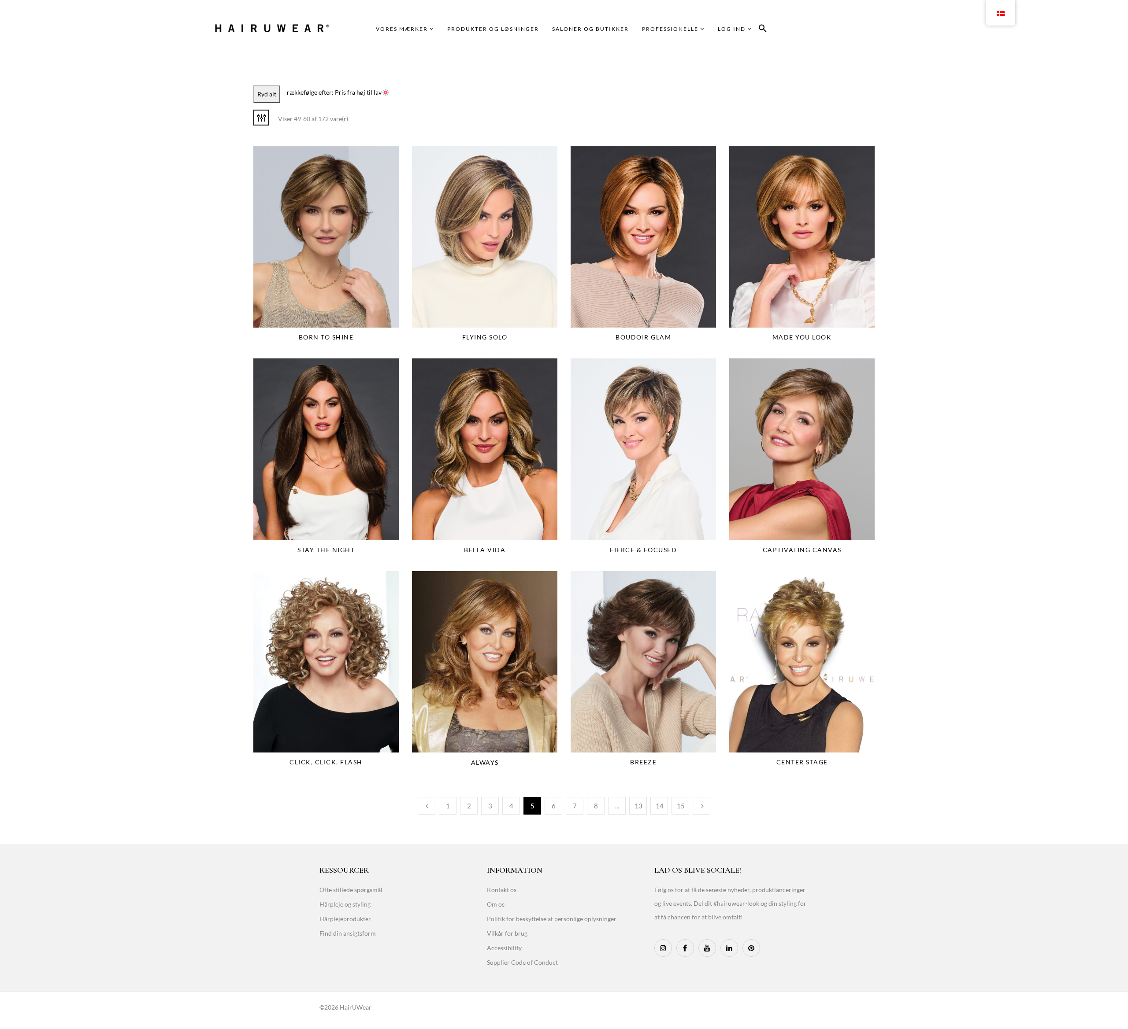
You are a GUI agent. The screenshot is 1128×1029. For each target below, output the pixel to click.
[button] (762, 30)
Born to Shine (326, 337)
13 (638, 806)
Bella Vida (484, 549)
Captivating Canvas (802, 549)
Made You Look (802, 337)
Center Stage (802, 762)
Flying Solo (485, 337)
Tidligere (426, 806)
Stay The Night (326, 549)
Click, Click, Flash (326, 762)
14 (660, 806)
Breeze (643, 762)
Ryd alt (266, 94)
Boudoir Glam (643, 337)
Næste (701, 806)
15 (681, 806)
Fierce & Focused (643, 549)
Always (485, 762)
